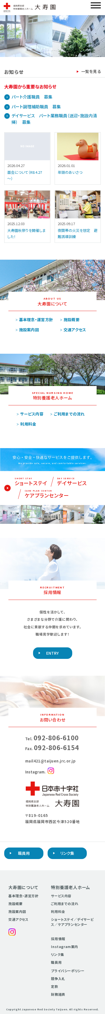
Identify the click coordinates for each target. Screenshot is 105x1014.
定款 (54, 986)
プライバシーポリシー (67, 970)
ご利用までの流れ (69, 414)
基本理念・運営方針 (36, 319)
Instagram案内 (64, 946)
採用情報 (58, 938)
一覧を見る (91, 71)
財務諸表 (58, 994)
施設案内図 (29, 329)
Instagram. (35, 772)
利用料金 (28, 424)
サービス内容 (31, 414)
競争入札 (58, 978)
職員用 (24, 853)
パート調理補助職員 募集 (36, 106)
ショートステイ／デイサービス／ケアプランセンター (72, 922)
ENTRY (52, 653)
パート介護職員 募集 (31, 97)
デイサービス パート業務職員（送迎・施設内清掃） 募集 (54, 119)
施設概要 (72, 319)
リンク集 (67, 853)
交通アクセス (75, 329)
